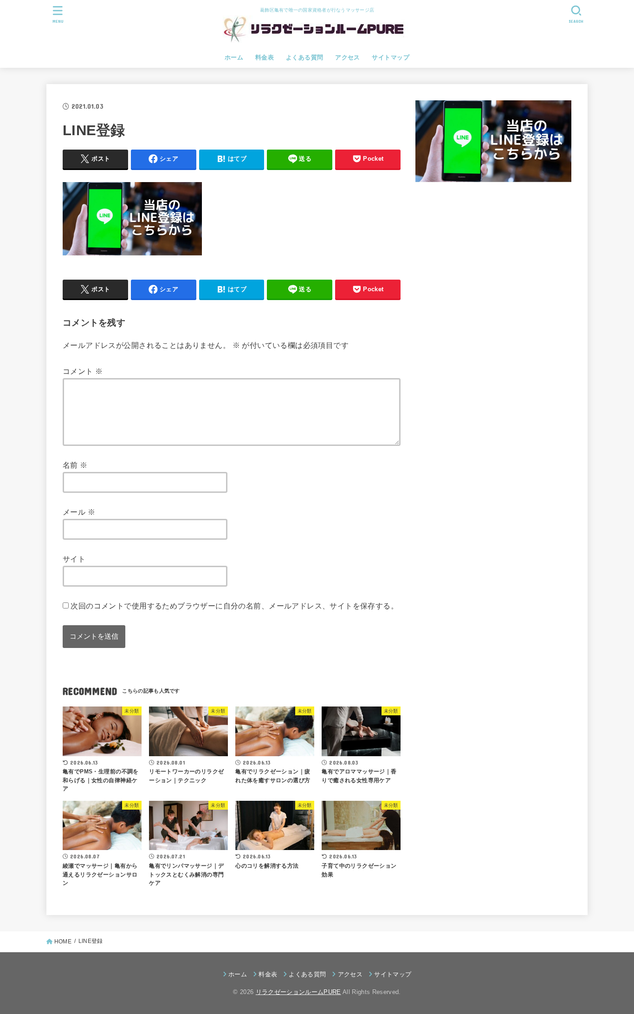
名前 (75, 465)
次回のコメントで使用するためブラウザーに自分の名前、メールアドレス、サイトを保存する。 (234, 606)
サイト (74, 559)
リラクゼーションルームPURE (298, 991)
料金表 (264, 57)
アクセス (347, 57)
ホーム (234, 57)
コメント (83, 371)
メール (79, 512)
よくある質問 (304, 57)
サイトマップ (390, 57)
